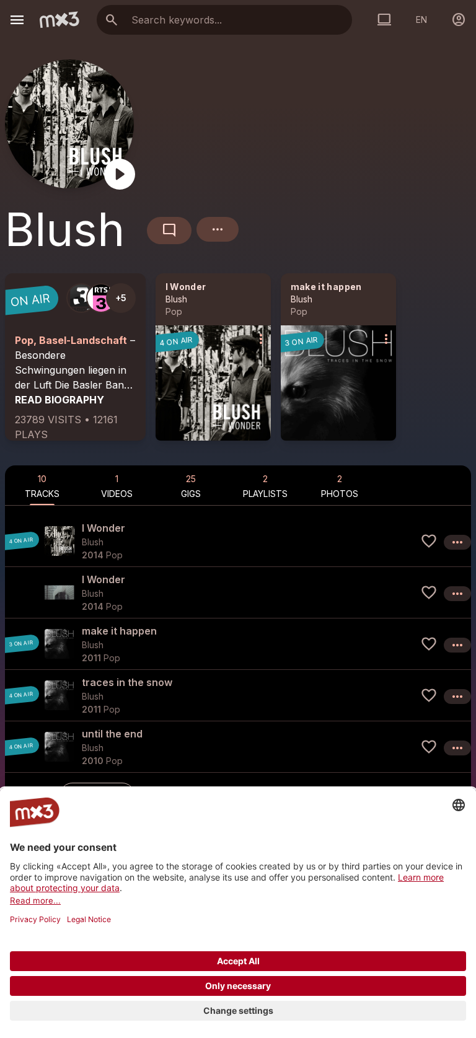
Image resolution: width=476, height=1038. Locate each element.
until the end (112, 734)
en (421, 19)
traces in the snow (127, 682)
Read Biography (59, 400)
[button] (238, 541)
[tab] (42, 485)
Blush (176, 299)
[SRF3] (81, 298)
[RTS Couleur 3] (101, 298)
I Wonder (185, 286)
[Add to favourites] (429, 541)
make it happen (326, 286)
